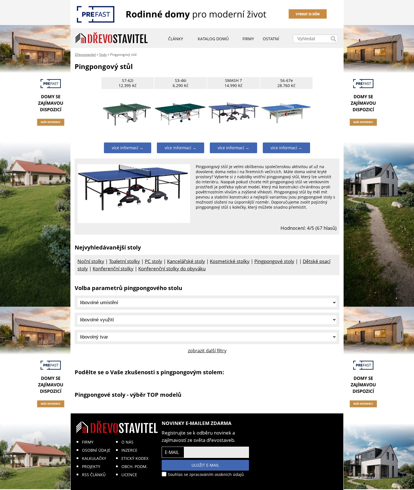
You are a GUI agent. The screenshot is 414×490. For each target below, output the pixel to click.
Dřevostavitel (85, 54)
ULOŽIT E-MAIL (205, 465)
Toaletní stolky (124, 261)
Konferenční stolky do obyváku (172, 268)
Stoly (103, 54)
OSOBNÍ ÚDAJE (96, 450)
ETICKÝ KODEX (134, 458)
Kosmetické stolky (230, 261)
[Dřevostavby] (111, 38)
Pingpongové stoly (274, 261)
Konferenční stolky (113, 268)
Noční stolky (90, 261)
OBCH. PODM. (134, 466)
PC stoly (153, 261)
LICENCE (129, 474)
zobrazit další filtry (207, 351)
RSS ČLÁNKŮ (94, 474)
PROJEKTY (91, 466)
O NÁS (127, 442)
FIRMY (88, 442)
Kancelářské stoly (186, 261)
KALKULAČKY (94, 458)
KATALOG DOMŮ (213, 38)
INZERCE (129, 450)
